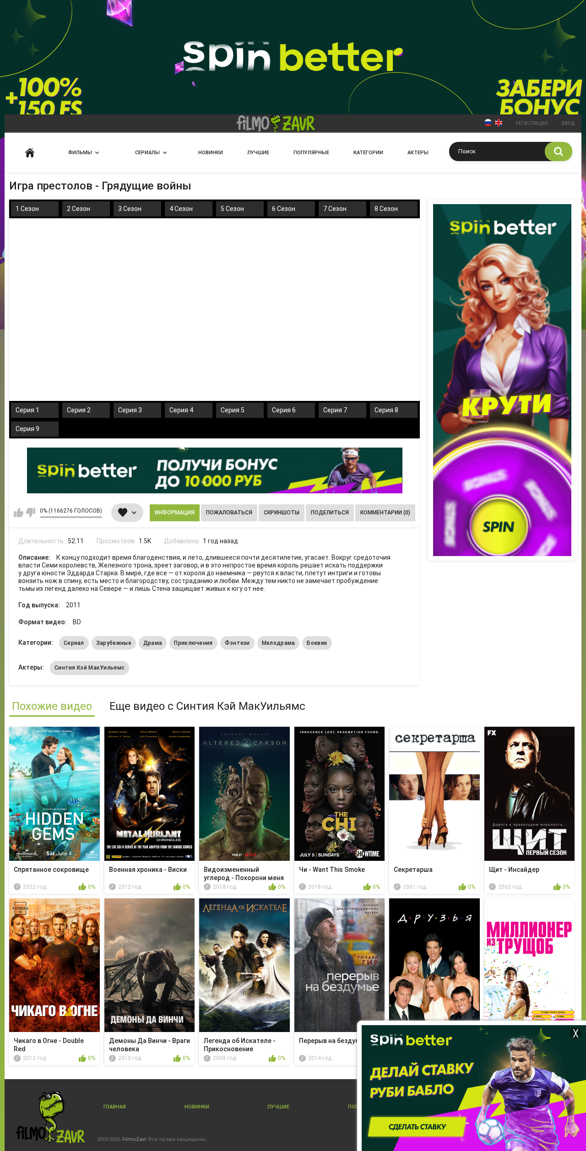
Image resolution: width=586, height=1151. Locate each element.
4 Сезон (181, 208)
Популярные (311, 153)
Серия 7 (335, 410)
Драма (153, 643)
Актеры (418, 153)
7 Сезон (335, 208)
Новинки (210, 153)
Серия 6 (284, 410)
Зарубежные (113, 643)
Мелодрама (278, 643)
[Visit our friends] (502, 380)
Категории (368, 153)
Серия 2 (79, 410)
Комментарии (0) (385, 512)
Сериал (74, 643)
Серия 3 (130, 410)
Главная (29, 152)
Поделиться (330, 512)
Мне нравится (18, 512)
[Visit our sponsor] (214, 470)
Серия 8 (386, 410)
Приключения (193, 643)
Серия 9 (27, 428)
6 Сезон (283, 208)
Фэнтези (237, 643)
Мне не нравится (30, 512)
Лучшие (258, 153)
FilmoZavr (134, 1139)
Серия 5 (232, 410)
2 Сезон (78, 208)
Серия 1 (27, 410)
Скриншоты (281, 512)
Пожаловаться (229, 512)
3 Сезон (129, 208)
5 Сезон (232, 208)
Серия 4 (181, 410)
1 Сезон (27, 208)
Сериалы (147, 153)
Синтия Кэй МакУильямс (89, 668)
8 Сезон (386, 208)
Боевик (317, 643)
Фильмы (80, 153)
